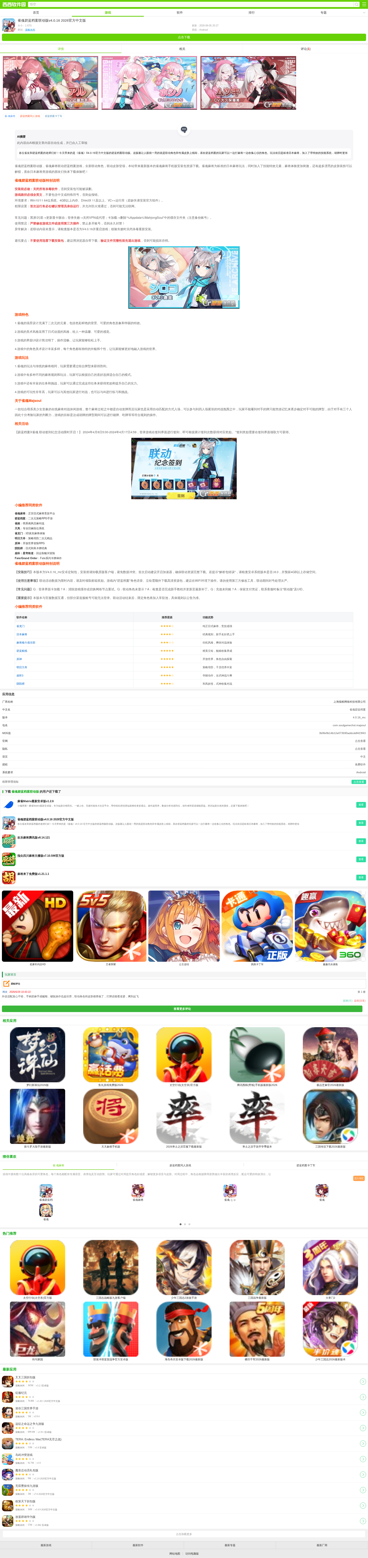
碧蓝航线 (21, 651)
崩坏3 (19, 675)
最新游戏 (46, 1545)
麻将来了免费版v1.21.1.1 (33, 873)
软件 (180, 12)
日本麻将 (21, 634)
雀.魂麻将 (10, 116)
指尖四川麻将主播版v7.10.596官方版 (40, 855)
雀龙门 (20, 626)
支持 (347, 1000)
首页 (36, 12)
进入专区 (359, 1178)
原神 (19, 659)
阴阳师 (20, 683)
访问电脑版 (192, 1553)
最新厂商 (322, 1545)
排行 (252, 12)
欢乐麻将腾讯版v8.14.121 (33, 837)
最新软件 (138, 1545)
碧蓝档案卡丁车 (53, 116)
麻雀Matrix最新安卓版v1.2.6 (35, 801)
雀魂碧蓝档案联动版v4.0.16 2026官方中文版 (45, 819)
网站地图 (174, 1553)
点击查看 (360, 740)
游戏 (108, 12)
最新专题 (230, 1545)
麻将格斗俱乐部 (25, 642)
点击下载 (184, 37)
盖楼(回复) (360, 1000)
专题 (323, 12)
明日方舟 (21, 667)
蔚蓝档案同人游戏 (30, 116)
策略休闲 (30, 29)
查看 (361, 804)
